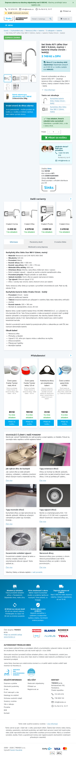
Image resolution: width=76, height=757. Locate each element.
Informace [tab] (14, 242)
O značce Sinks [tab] (60, 242)
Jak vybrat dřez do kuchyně (18, 468)
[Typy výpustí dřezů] (54, 495)
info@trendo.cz (26, 9)
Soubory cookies (10, 701)
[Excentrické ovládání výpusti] (21, 539)
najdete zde (35, 5)
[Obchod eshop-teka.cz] (63, 636)
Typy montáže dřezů (15, 510)
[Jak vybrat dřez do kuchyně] (21, 454)
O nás (6, 689)
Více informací (49, 90)
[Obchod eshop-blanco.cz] (49, 630)
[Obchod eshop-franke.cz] (36, 630)
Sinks (49, 169)
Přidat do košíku (56, 137)
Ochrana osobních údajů (13, 698)
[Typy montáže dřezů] (21, 495)
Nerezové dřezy (46, 553)
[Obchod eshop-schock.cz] (63, 630)
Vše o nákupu (9, 704)
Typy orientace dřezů (48, 468)
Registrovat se (33, 689)
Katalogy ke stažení (11, 695)
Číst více (9, 481)
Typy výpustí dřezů (47, 510)
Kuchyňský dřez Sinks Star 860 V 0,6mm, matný (58, 109)
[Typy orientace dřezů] (54, 454)
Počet (43, 132)
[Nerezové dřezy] (54, 539)
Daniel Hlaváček (16, 750)
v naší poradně (36, 572)
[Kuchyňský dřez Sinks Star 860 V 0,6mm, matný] (45, 109)
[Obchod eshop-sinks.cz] (36, 636)
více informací (52, 724)
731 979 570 (11, 9)
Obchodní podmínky (11, 686)
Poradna (7, 707)
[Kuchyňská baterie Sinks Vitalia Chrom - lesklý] (45, 101)
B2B (5, 710)
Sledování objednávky (36, 683)
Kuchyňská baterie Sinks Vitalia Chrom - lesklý (58, 100)
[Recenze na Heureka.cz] (31, 673)
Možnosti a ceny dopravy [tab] (38, 247)
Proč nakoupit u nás (11, 692)
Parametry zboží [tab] (36, 242)
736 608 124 (59, 698)
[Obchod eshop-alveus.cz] (49, 636)
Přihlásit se (32, 686)
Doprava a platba (10, 683)
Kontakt (7, 713)
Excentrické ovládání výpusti (18, 553)
